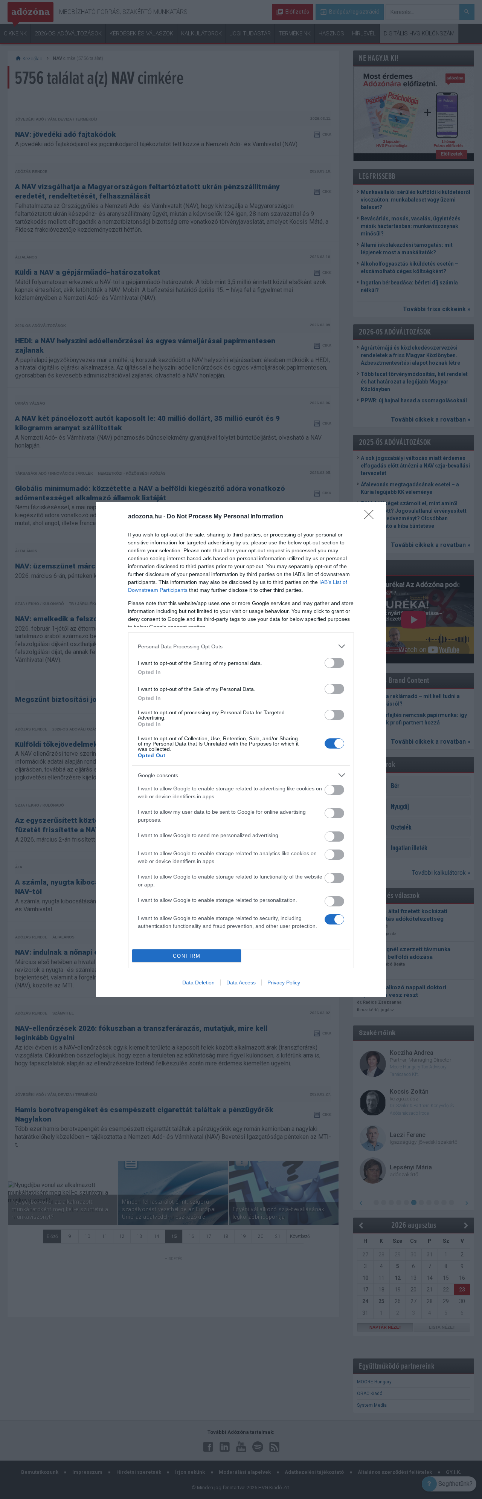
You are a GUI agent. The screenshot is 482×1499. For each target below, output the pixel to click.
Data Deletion (198, 982)
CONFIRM (187, 956)
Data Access (241, 982)
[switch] (334, 663)
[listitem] (241, 646)
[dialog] (241, 749)
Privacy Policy (283, 982)
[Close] (371, 517)
